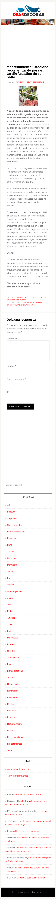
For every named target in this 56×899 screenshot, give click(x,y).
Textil (9, 750)
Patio (32, 305)
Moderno (11, 644)
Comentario (13, 338)
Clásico (10, 624)
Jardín (10, 571)
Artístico (11, 618)
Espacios (35, 297)
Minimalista (12, 638)
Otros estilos (13, 657)
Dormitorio (12, 565)
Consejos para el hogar (32, 302)
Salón (10, 598)
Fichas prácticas (15, 671)
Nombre (11, 366)
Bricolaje (11, 512)
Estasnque (11, 305)
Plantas (10, 704)
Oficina (10, 584)
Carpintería (12, 518)
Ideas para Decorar (28, 11)
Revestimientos (14, 744)
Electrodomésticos (16, 531)
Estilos (43, 297)
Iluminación (12, 691)
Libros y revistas (15, 737)
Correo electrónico (16, 379)
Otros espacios (13, 300)
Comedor (11, 558)
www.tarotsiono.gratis (17, 776)
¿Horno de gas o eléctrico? (27, 831)
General (11, 677)
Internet (11, 730)
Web (9, 392)
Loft (9, 578)
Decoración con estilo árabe (27, 794)
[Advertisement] (28, 44)
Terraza (10, 604)
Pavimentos (13, 697)
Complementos (24, 297)
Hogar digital (13, 684)
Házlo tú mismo (15, 724)
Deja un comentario (35, 82)
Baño (9, 545)
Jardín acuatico (23, 305)
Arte (9, 505)
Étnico (10, 631)
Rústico (23, 300)
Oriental (11, 651)
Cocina (10, 551)
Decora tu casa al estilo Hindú (31, 878)
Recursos (11, 710)
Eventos (11, 717)
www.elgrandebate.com (18, 769)
